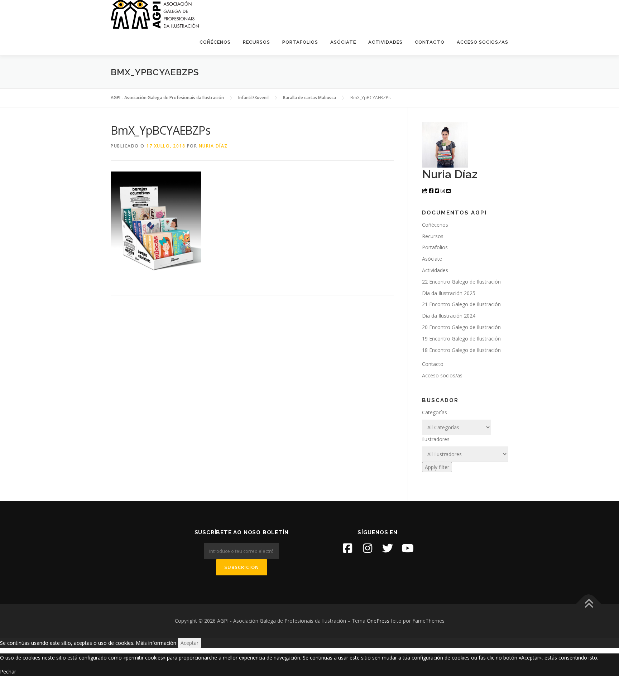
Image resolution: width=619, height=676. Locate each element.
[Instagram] (367, 548)
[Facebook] (347, 548)
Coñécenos (215, 42)
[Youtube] (407, 548)
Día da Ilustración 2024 (448, 315)
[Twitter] (387, 548)
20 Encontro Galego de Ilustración (461, 327)
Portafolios (300, 42)
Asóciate (343, 42)
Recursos (256, 42)
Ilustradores (436, 439)
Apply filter (437, 467)
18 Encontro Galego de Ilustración (461, 350)
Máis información (156, 642)
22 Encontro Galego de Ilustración (461, 281)
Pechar (8, 671)
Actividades (385, 42)
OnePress (378, 620)
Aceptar (189, 642)
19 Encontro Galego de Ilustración (461, 338)
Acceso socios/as (482, 42)
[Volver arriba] (588, 604)
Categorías (434, 412)
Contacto (430, 42)
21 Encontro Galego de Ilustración (461, 304)
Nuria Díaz (213, 146)
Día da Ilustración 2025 (448, 293)
